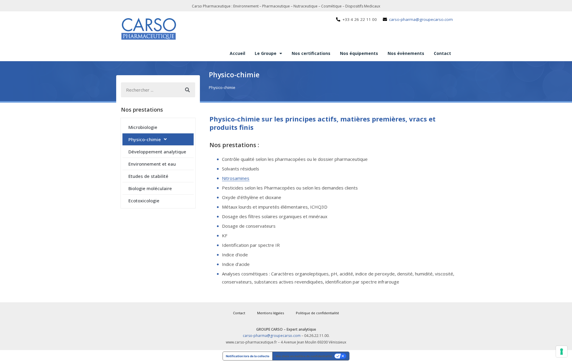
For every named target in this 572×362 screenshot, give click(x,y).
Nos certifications (311, 53)
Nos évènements (406, 53)
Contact (442, 53)
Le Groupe (265, 53)
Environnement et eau (152, 164)
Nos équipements (359, 53)
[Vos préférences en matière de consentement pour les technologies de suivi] (561, 351)
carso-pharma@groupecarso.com (272, 335)
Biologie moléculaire (150, 188)
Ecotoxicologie (143, 201)
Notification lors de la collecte (247, 356)
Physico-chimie (144, 139)
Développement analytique (157, 152)
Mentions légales (270, 313)
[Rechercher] (187, 89)
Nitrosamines (235, 178)
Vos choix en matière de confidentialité (304, 356)
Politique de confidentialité (317, 313)
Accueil (237, 53)
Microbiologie (142, 127)
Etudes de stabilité (148, 176)
